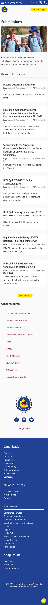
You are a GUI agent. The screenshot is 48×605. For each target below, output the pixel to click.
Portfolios (8, 459)
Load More (25, 295)
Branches (8, 453)
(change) (16, 2)
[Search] (45, 3)
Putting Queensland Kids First (24, 91)
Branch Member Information (18, 313)
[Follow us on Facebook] (16, 420)
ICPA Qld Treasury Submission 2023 (24, 218)
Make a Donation (11, 568)
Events (7, 498)
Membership (38, 9)
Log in (34, 2)
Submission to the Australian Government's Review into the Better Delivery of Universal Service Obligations (24, 156)
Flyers (8, 341)
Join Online (9, 561)
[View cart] (40, 3)
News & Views (12, 362)
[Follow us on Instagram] (24, 420)
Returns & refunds (12, 470)
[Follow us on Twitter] (31, 420)
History (8, 348)
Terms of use (9, 473)
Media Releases (12, 355)
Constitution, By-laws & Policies (19, 334)
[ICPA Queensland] (4, 10)
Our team (8, 456)
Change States (24, 428)
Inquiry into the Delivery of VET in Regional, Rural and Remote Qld (24, 244)
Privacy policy (10, 466)
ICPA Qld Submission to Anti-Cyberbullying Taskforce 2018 (24, 273)
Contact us (43, 601)
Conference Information (16, 320)
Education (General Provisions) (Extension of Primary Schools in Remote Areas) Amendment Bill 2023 (24, 121)
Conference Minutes (14, 327)
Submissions (9, 543)
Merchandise (9, 564)
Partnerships (11, 369)
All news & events (12, 491)
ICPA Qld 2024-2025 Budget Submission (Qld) (24, 190)
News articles (10, 494)
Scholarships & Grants (15, 377)
